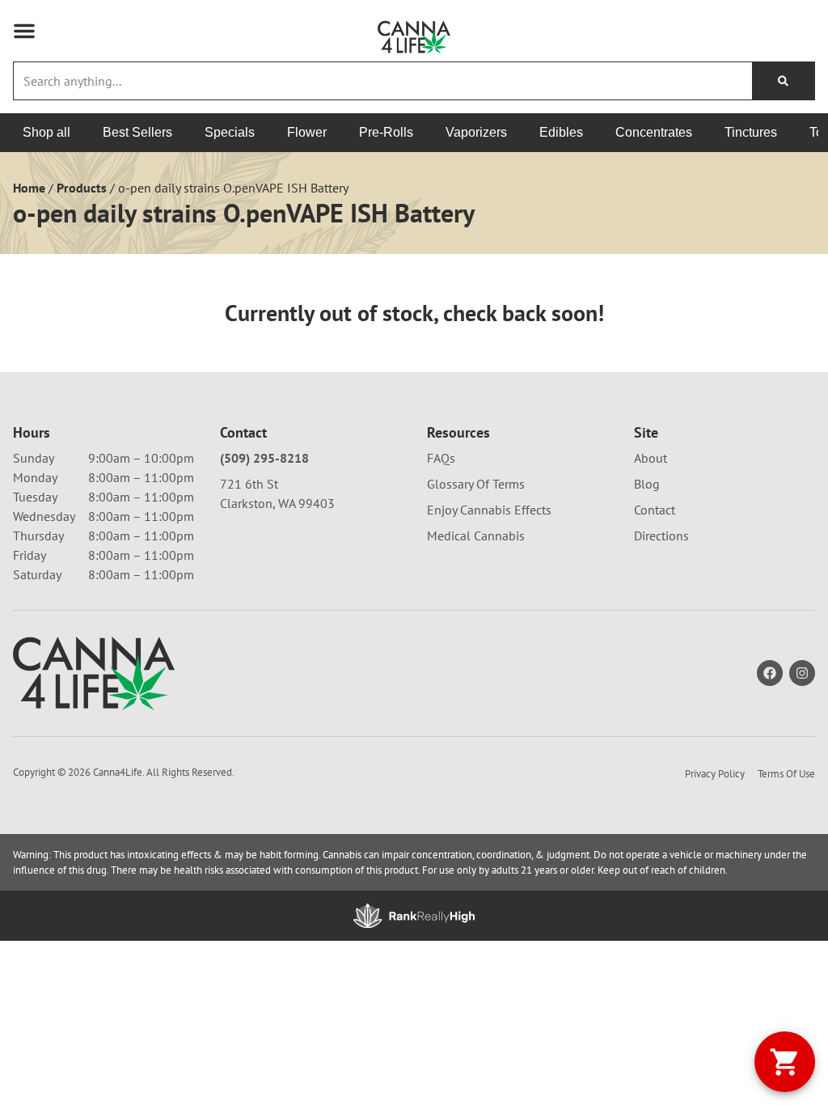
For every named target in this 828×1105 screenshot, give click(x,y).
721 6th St (249, 484)
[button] (24, 30)
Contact (654, 510)
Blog (647, 484)
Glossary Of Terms (476, 484)
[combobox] (383, 80)
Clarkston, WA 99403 (277, 503)
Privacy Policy (715, 774)
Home (29, 188)
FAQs (441, 458)
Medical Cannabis (476, 535)
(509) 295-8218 (264, 458)
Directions (661, 535)
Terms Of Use (786, 774)
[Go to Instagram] (802, 673)
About (650, 458)
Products (82, 188)
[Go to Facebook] (770, 673)
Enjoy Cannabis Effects (489, 510)
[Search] (783, 80)
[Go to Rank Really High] (414, 916)
